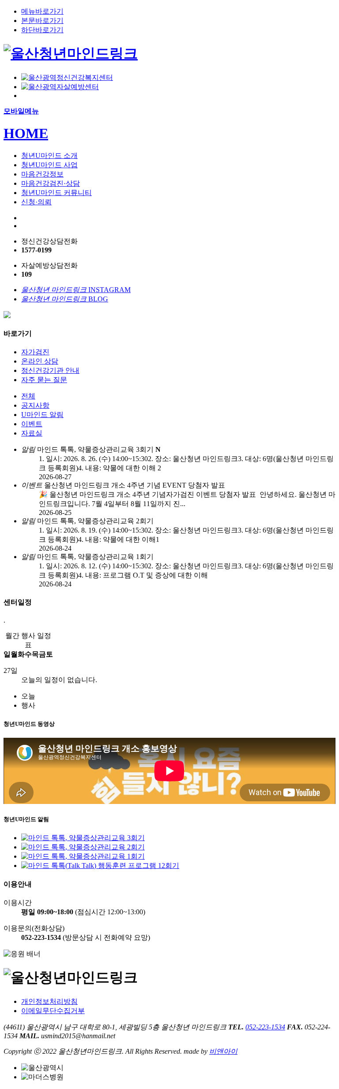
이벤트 (31, 424)
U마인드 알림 (42, 414)
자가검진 (35, 352)
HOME (26, 133)
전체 (28, 396)
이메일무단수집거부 (53, 1010)
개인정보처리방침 (49, 1001)
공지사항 (35, 405)
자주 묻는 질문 (44, 379)
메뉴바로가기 (42, 11)
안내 (50, 370)
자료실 (31, 433)
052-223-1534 (265, 1027)
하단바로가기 (42, 30)
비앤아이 (223, 1051)
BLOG (64, 299)
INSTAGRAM (76, 289)
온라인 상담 (39, 361)
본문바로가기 (42, 20)
